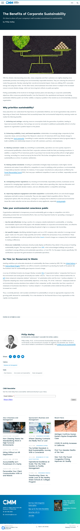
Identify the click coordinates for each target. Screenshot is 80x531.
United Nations (70, 263)
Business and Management (10, 365)
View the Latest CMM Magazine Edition (69, 503)
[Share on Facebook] (10, 356)
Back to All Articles (43, 526)
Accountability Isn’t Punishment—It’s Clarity (12, 463)
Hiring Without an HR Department (11, 453)
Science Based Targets (12, 266)
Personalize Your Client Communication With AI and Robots (12, 473)
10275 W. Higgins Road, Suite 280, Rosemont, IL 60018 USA (12, 508)
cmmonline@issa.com (11, 514)
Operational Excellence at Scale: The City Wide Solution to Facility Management (39, 465)
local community (19, 138)
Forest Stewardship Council (13, 172)
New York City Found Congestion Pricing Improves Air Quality (63, 459)
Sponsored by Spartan (44, 473)
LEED (42, 247)
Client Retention (8, 373)
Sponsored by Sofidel (42, 445)
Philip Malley (28, 334)
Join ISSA (31, 515)
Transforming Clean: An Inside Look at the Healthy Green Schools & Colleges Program (39, 478)
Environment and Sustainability (22, 373)
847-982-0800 (9, 511)
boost (42, 237)
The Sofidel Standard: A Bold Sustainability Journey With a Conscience (40, 450)
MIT (4, 278)
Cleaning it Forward (70, 526)
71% (43, 273)
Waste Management (37, 373)
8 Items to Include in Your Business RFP (11, 527)
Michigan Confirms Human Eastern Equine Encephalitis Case (66, 436)
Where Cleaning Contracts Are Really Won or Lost (39, 440)
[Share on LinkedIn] (18, 356)
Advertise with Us (34, 512)
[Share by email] (22, 356)
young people (61, 201)
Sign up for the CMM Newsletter (38, 509)
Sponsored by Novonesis (42, 436)
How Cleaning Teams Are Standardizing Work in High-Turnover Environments (13, 442)
